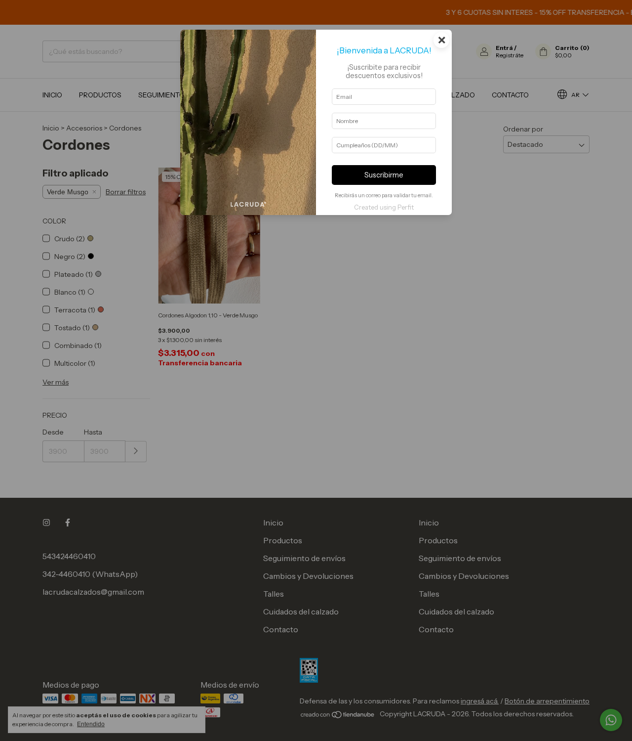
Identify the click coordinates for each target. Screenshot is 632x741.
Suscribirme (383, 175)
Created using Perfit (384, 207)
